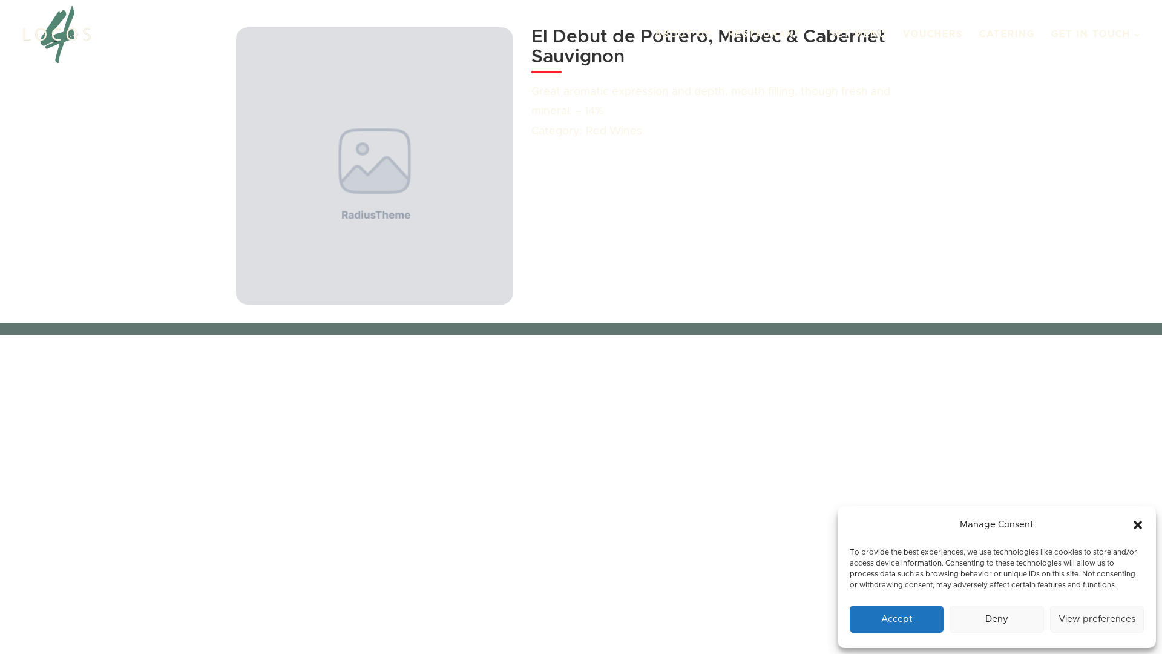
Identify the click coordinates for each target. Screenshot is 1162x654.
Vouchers (933, 34)
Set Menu (858, 34)
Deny (996, 619)
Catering (1007, 34)
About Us (683, 34)
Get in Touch (1091, 34)
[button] (1138, 525)
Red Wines (614, 131)
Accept (897, 619)
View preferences (1097, 619)
